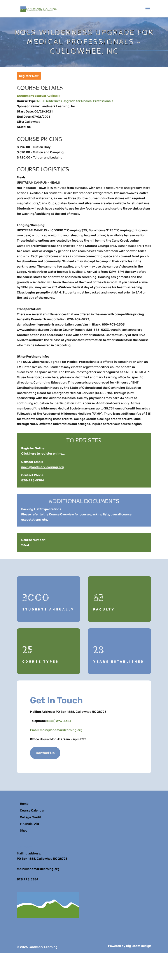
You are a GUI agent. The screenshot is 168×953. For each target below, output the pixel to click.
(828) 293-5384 (59, 721)
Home (24, 804)
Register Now (28, 76)
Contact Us (45, 753)
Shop (24, 830)
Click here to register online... (43, 453)
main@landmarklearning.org (42, 467)
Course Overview (61, 514)
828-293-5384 (32, 480)
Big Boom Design (138, 946)
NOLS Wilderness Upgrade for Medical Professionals (75, 101)
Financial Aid (29, 824)
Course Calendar (32, 810)
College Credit (30, 817)
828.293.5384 (27, 879)
